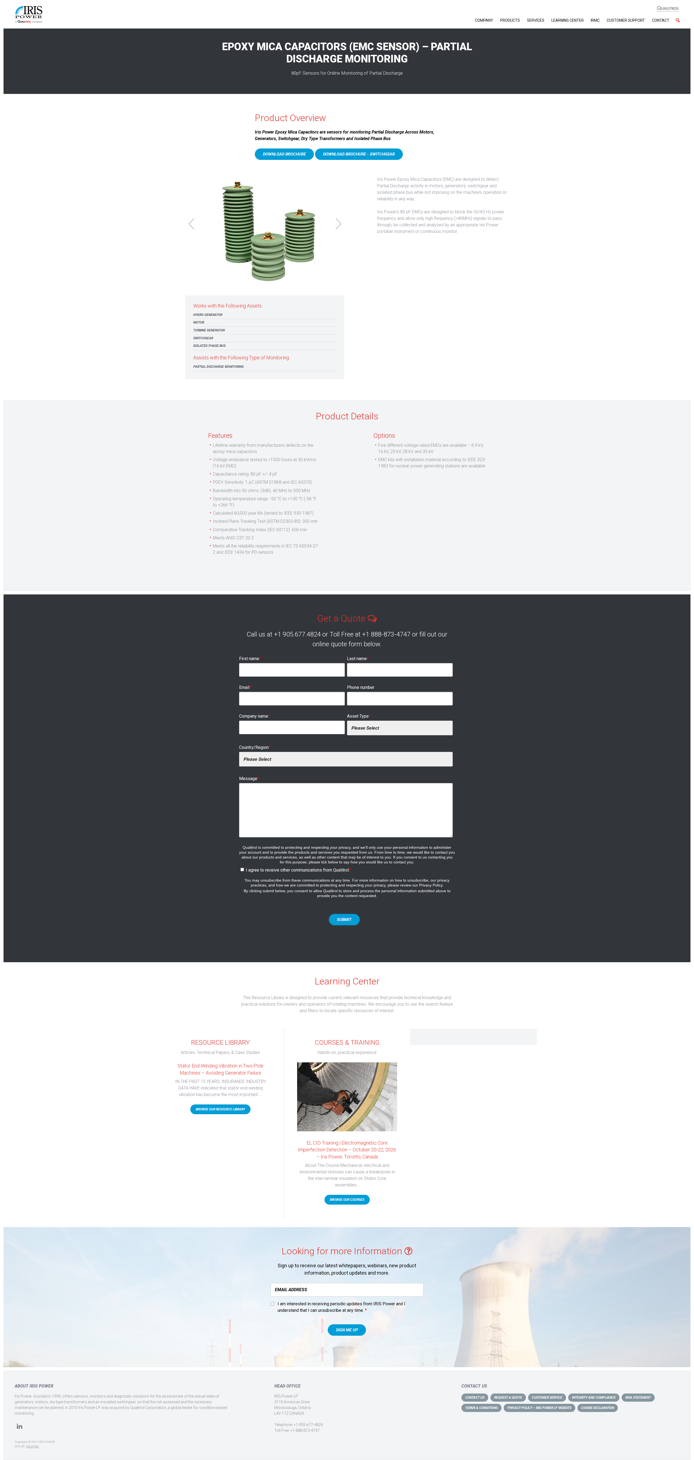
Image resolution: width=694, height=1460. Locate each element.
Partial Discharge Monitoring (218, 367)
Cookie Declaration (597, 1408)
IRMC (595, 20)
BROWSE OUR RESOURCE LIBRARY (220, 1109)
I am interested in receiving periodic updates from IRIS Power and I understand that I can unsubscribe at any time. (341, 1307)
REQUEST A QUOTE (508, 1397)
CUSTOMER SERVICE (547, 1397)
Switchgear (203, 338)
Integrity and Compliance (594, 1397)
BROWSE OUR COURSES (347, 1200)
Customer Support (626, 20)
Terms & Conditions (481, 1408)
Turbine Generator (209, 330)
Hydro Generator (207, 315)
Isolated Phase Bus (209, 346)
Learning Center (567, 20)
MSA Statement (638, 1397)
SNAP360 (32, 1446)
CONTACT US (474, 1397)
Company (484, 20)
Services (535, 20)
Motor (198, 322)
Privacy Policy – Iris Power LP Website (539, 1408)
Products (510, 20)
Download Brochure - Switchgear (359, 154)
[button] (678, 20)
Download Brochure (284, 154)
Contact (660, 20)
